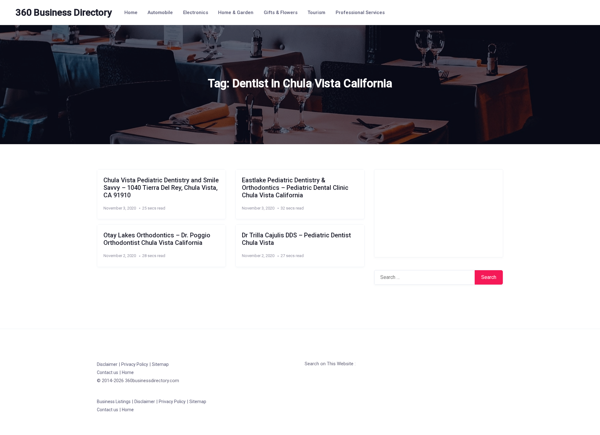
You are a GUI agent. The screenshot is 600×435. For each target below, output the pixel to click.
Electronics (195, 12)
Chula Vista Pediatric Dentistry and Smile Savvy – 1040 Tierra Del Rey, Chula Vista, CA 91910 (161, 187)
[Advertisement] (438, 213)
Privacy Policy (134, 364)
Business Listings (114, 401)
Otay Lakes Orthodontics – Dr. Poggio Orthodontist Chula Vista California (156, 238)
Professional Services (360, 12)
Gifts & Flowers (281, 12)
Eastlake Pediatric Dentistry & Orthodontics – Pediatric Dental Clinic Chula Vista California (295, 187)
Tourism (316, 12)
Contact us (107, 372)
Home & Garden (235, 12)
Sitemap (160, 364)
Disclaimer (107, 364)
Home (131, 12)
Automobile (160, 12)
